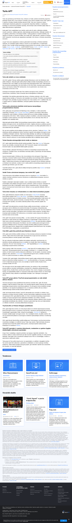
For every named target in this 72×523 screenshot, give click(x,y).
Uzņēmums (39, 2)
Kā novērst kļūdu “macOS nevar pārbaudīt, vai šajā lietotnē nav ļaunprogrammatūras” (61, 79)
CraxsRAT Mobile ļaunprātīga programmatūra (58, 17)
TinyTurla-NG (37, 312)
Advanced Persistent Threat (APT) (18, 6)
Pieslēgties (68, 2)
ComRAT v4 (25, 248)
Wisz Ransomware (10, 373)
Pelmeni (18, 325)
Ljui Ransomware (56, 47)
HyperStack (5, 48)
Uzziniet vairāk (25, 521)
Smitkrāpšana (55, 23)
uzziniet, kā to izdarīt (13, 480)
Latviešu (60, 2)
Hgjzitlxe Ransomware (57, 45)
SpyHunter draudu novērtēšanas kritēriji (25, 507)
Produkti (18, 2)
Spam (32, 403)
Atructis (54, 30)
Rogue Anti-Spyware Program (56, 412)
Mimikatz (33, 221)
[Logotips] (6, 2)
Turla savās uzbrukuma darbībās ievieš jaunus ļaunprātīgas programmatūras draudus (20, 57)
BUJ (51, 479)
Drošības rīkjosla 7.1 (57, 27)
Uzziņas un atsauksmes (48, 493)
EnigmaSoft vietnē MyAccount (63, 465)
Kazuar (40, 143)
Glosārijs (17, 495)
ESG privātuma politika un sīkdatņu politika (62, 496)
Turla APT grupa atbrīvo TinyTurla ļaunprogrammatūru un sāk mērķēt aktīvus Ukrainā (20, 67)
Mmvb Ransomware (57, 38)
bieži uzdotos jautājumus (55, 441)
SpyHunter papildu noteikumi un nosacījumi (40, 507)
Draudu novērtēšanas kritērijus (58, 479)
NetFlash (23, 243)
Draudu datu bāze (6, 6)
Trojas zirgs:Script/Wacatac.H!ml (59, 32)
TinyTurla (12, 48)
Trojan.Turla (17, 112)
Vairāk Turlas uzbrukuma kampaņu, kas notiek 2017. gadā (16, 61)
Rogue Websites (39, 375)
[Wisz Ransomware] (13, 365)
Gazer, (38, 175)
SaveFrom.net (31, 373)
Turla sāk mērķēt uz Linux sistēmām (11, 54)
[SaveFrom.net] (36, 365)
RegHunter (32, 494)
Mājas (13, 2)
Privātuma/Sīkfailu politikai (29, 479)
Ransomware (6, 375)
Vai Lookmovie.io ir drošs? (58, 72)
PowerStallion (19, 253)
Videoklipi (18, 493)
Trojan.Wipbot (25, 112)
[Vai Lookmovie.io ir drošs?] (13, 402)
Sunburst (42, 167)
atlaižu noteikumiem (63, 473)
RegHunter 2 (5, 490)
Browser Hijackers (30, 375)
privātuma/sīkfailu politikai (54, 473)
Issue (4, 414)
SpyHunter (4, 489)
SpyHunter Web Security (7, 492)
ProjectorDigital (56, 57)
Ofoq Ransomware (56, 40)
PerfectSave (55, 61)
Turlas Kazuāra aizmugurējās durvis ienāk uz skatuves (15, 59)
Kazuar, (9, 47)
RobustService (56, 59)
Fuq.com (54, 13)
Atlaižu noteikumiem (38, 479)
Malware (26, 14)
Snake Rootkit (36, 194)
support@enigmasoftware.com (42, 465)
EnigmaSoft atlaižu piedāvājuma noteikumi (63, 499)
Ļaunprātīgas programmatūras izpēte (26, 2)
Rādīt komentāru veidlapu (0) (9, 349)
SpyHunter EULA (61, 489)
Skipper (45, 130)
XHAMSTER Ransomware (58, 11)
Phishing (28, 403)
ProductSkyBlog (56, 64)
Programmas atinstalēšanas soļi (11, 507)
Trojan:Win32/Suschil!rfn (57, 25)
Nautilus (24, 196)
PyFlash (41, 243)
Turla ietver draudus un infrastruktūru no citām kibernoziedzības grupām (19, 63)
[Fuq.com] (59, 402)
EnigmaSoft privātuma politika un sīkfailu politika (63, 493)
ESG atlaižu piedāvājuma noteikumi (62, 501)
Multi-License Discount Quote (46, 2)
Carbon (46, 47)
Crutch (35, 47)
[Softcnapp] (59, 365)
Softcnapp (53, 373)
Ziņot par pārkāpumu (48, 495)
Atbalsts (33, 2)
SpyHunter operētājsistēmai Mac (36, 490)
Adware (51, 377)
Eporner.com (55, 9)
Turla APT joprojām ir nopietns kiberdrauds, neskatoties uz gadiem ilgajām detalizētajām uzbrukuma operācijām (19, 72)
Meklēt (55, 2)
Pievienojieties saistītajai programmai (48, 491)
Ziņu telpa (46, 489)
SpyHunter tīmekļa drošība (35, 492)
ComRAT (40, 47)
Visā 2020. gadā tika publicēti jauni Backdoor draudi (14, 65)
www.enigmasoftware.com (16, 459)
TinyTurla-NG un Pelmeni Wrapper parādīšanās (13, 70)
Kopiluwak (17, 47)
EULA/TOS (48, 473)
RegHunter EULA (61, 490)
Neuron (19, 196)
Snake (12, 47)
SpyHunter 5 (32, 489)
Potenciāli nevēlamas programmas (57, 375)
